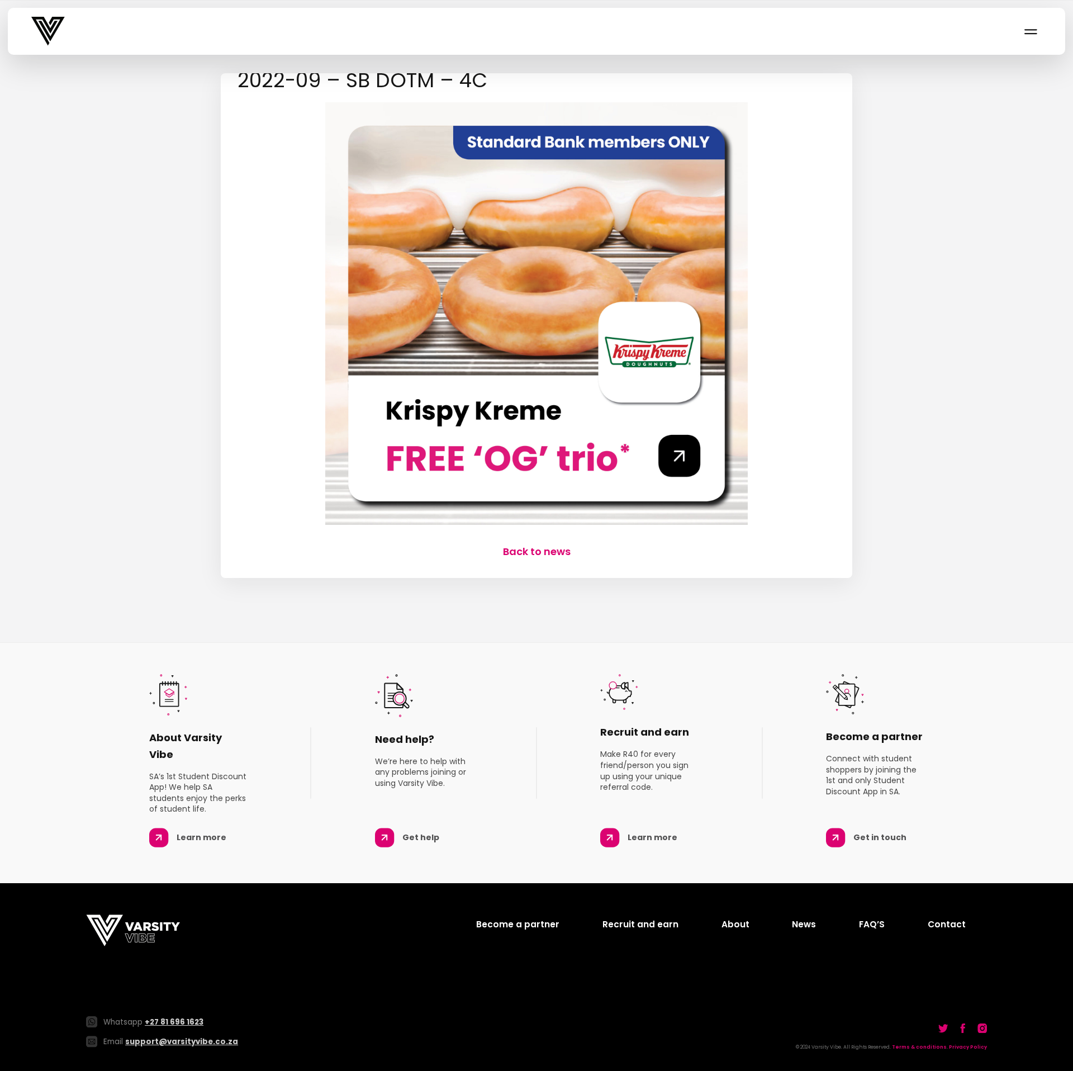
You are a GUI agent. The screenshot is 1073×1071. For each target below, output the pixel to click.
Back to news (537, 551)
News (804, 924)
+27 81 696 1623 (174, 1022)
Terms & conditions (919, 1047)
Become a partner (517, 924)
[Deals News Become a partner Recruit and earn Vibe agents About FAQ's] (1030, 31)
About (735, 924)
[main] (536, 315)
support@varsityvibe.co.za (181, 1041)
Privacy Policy (968, 1047)
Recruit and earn (640, 924)
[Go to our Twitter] (943, 1028)
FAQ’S (872, 924)
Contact (947, 924)
